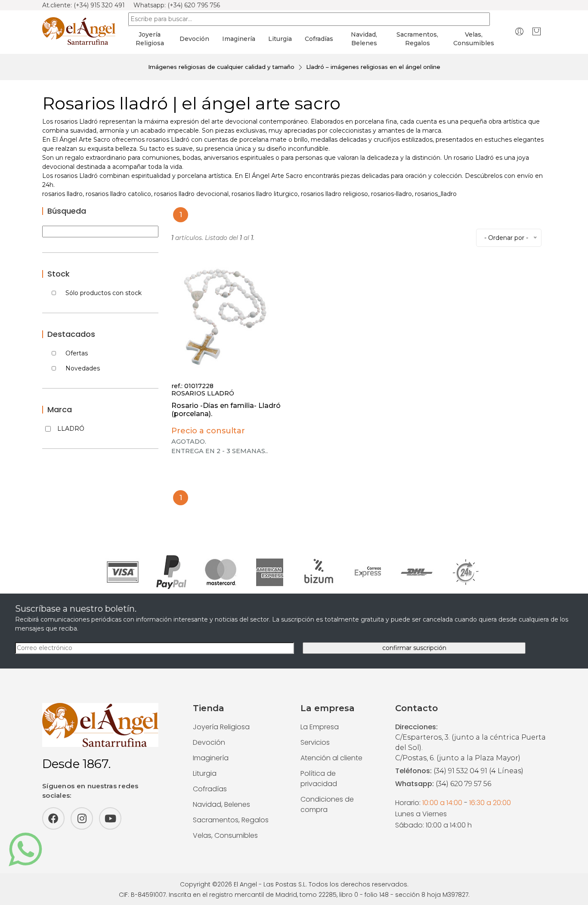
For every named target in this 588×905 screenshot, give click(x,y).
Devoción (194, 39)
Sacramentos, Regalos (231, 820)
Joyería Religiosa (221, 727)
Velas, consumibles (473, 39)
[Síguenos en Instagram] (82, 818)
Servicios (315, 742)
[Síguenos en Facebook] (53, 818)
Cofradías (319, 39)
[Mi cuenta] (519, 31)
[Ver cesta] (537, 31)
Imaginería (238, 39)
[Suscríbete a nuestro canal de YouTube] (110, 818)
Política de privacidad (318, 778)
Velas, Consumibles (225, 835)
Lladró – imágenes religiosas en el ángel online (373, 66)
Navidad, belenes (364, 39)
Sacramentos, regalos (417, 39)
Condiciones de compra (327, 804)
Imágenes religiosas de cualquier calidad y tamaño (221, 66)
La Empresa (319, 727)
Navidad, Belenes (221, 804)
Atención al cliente (331, 758)
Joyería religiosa (150, 39)
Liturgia (280, 39)
